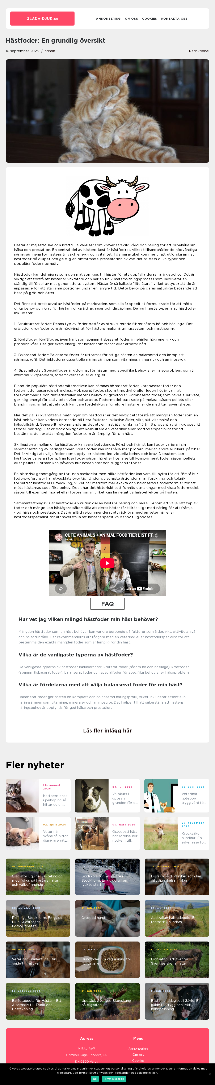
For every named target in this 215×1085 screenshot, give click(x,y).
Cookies (149, 18)
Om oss (131, 18)
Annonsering (108, 18)
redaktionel (199, 51)
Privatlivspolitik (114, 1078)
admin (50, 51)
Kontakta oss (174, 18)
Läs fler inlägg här (107, 730)
